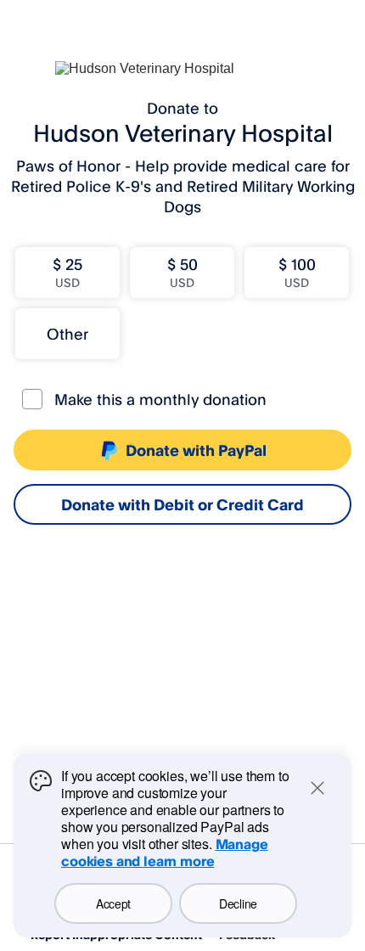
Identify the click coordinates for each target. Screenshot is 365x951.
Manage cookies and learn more (164, 852)
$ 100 (297, 272)
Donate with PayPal (196, 450)
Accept (113, 903)
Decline (238, 903)
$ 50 (182, 272)
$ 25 (67, 272)
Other (67, 333)
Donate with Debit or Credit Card (182, 504)
